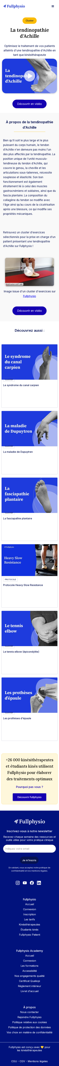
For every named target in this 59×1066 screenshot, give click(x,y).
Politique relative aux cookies (29, 1022)
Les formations (29, 965)
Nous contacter (29, 1012)
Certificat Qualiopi (29, 981)
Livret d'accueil (30, 991)
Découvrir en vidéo (29, 103)
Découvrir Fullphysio (29, 797)
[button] (53, 6)
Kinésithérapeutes (29, 924)
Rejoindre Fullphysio (29, 1017)
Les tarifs (29, 919)
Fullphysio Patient (29, 934)
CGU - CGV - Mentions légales (29, 1061)
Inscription (29, 914)
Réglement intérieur (29, 986)
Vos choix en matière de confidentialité (29, 1032)
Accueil (29, 904)
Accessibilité (29, 970)
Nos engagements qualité (29, 975)
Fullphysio (29, 296)
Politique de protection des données (29, 1027)
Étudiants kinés (29, 929)
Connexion (29, 909)
